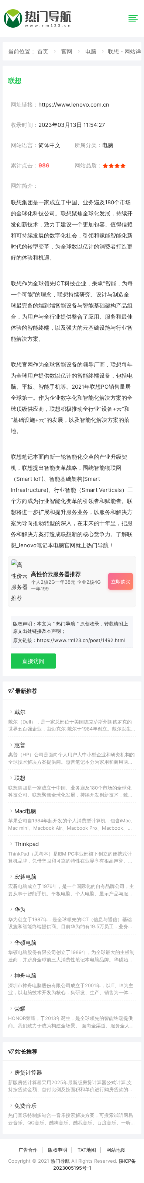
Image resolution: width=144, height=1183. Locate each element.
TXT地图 (87, 1150)
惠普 (19, 745)
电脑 (90, 51)
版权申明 (57, 1150)
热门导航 (60, 1161)
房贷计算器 (28, 1072)
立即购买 (120, 581)
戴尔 (19, 711)
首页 (42, 51)
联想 (19, 777)
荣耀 (19, 1008)
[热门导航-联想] (39, 27)
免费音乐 (25, 1105)
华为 (19, 909)
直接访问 (33, 661)
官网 (66, 51)
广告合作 (28, 1150)
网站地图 (116, 1150)
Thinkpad (26, 843)
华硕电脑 (25, 942)
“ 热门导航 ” (66, 624)
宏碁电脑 (25, 876)
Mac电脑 (25, 811)
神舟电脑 (25, 975)
